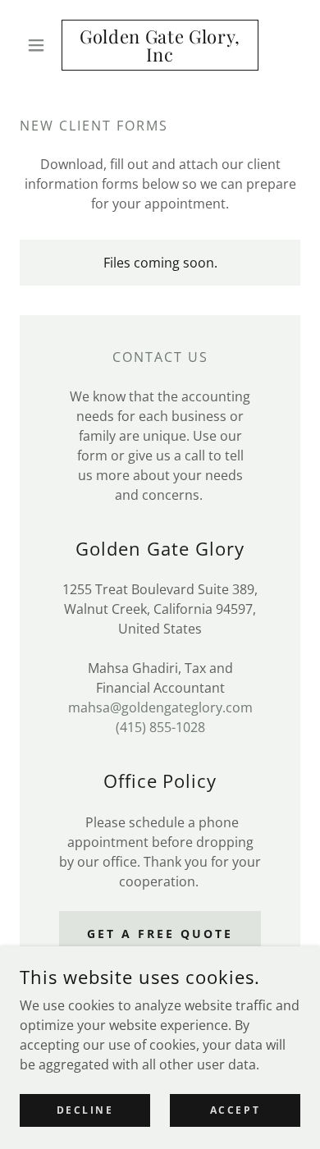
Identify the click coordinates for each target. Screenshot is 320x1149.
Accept (235, 1110)
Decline (85, 1110)
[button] (41, 45)
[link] (160, 45)
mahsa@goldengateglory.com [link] (160, 707)
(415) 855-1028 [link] (160, 727)
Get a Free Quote (160, 933)
